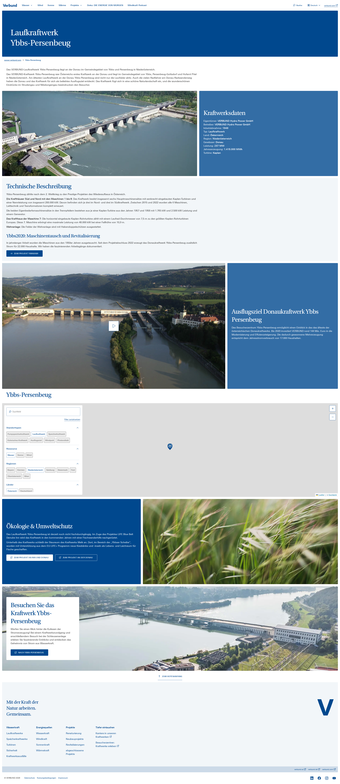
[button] (170, 447)
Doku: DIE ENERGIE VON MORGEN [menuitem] (105, 5)
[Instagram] (326, 778)
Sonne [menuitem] (51, 5)
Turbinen (11, 744)
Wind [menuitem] (40, 5)
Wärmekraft (42, 750)
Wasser (11, 455)
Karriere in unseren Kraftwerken (106, 735)
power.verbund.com (12, 60)
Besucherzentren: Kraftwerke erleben (106, 744)
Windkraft (41, 739)
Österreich (12, 491)
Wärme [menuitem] (62, 5)
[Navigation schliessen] (31, 5)
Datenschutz (29, 778)
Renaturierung (73, 733)
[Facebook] (319, 778)
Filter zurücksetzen (72, 419)
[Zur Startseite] (10, 5)
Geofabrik (333, 495)
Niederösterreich (35, 470)
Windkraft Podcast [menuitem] (137, 5)
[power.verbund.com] (325, 707)
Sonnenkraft (43, 744)
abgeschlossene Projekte (75, 752)
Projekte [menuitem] (75, 5)
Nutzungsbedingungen (46, 778)
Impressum (63, 778)
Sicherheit (11, 750)
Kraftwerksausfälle (16, 756)
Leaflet (321, 495)
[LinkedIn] (311, 778)
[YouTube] (334, 778)
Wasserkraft (42, 733)
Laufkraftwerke (14, 733)
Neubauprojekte (74, 739)
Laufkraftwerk (39, 434)
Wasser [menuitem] (25, 5)
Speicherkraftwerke (16, 739)
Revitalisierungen (75, 744)
